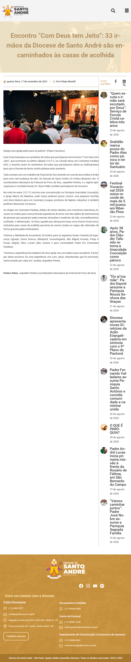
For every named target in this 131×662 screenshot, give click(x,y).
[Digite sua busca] (113, 10)
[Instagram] (88, 586)
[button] (127, 11)
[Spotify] (102, 586)
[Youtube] (95, 586)
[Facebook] (81, 586)
